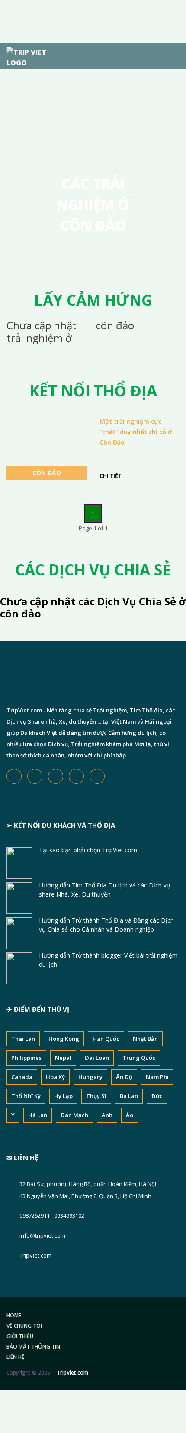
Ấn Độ (124, 1077)
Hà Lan (37, 1115)
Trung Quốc (138, 1058)
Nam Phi (157, 1077)
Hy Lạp (63, 1096)
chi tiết (110, 476)
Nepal (63, 1058)
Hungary (90, 1077)
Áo (129, 1115)
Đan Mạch (74, 1115)
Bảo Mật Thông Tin (33, 1346)
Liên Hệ (15, 1357)
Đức (157, 1096)
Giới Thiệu (19, 1336)
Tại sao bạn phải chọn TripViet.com (88, 850)
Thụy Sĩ (96, 1096)
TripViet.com (35, 1255)
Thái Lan (23, 1039)
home (13, 1315)
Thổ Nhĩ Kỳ (26, 1096)
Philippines (26, 1058)
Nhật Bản (145, 1039)
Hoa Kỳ (55, 1077)
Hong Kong (63, 1039)
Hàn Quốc (106, 1039)
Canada (21, 1077)
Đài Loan (97, 1058)
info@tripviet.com (42, 1235)
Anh (107, 1115)
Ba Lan (129, 1096)
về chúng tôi (24, 1325)
